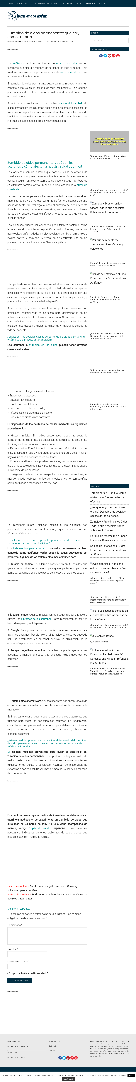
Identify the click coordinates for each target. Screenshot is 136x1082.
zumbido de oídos (66, 63)
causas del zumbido (71, 103)
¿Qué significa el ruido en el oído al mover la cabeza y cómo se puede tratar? (107, 581)
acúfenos (18, 63)
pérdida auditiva (42, 828)
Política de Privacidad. (33, 973)
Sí (8, 751)
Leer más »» (98, 1056)
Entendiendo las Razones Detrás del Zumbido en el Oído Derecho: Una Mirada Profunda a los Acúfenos (107, 671)
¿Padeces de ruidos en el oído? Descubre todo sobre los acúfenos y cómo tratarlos (108, 600)
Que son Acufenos (99, 641)
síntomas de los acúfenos (36, 618)
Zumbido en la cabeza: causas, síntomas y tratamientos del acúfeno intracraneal (108, 406)
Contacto (52, 1050)
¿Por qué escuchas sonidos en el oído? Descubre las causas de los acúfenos (109, 626)
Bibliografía (53, 1046)
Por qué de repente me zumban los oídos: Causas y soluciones (107, 264)
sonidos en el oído (71, 72)
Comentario (14, 925)
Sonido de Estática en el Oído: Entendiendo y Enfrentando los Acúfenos (105, 300)
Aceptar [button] (131, 1075)
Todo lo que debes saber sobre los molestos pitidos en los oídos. (107, 371)
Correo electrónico (18, 961)
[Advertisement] (90, 16)
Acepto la (28, 973)
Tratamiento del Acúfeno (27, 16)
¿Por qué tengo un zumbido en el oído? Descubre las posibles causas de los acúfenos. (109, 193)
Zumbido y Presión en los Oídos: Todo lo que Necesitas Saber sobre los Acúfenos (108, 229)
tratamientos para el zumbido (31, 548)
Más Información (68, 1079)
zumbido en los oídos (43, 344)
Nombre (12, 949)
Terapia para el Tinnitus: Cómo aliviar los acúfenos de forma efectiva (108, 157)
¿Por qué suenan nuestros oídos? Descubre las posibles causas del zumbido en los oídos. (106, 336)
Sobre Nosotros (54, 1041)
